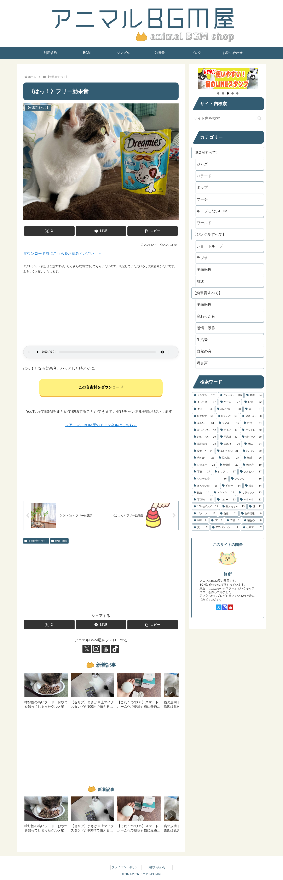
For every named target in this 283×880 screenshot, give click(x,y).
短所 (228, 574)
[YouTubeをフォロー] (106, 649)
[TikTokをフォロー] (115, 649)
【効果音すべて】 (38, 540)
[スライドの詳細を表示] (228, 78)
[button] (152, 231)
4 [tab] (232, 93)
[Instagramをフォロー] (96, 649)
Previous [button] (203, 77)
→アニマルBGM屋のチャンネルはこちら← (101, 425)
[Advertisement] (101, 310)
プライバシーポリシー (126, 867)
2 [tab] (223, 93)
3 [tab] (228, 93)
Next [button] (252, 77)
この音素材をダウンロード (101, 387)
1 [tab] (218, 93)
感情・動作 (61, 540)
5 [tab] (237, 93)
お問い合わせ (157, 867)
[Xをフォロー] (86, 649)
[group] (46, 692)
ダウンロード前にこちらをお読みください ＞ (62, 253)
